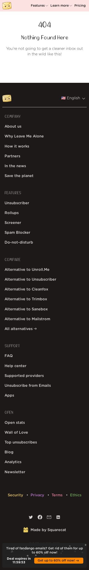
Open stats (15, 423)
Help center (15, 366)
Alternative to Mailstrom (27, 319)
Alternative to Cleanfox (26, 289)
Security (16, 495)
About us (13, 126)
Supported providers (24, 376)
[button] (40, 5)
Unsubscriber (17, 203)
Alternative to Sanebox (26, 309)
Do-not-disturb (19, 242)
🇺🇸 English (70, 98)
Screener (13, 223)
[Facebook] (40, 518)
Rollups (12, 213)
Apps (9, 395)
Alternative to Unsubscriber (30, 279)
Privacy (38, 495)
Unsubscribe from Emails (28, 385)
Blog (9, 452)
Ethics (75, 495)
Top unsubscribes (21, 442)
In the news (15, 166)
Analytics (13, 462)
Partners (12, 156)
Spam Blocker (17, 232)
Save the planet (19, 176)
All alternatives (19, 329)
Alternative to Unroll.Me (27, 270)
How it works (17, 146)
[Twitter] (31, 518)
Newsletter (15, 472)
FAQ (9, 356)
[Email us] (49, 518)
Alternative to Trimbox (26, 299)
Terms (58, 495)
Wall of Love (16, 432)
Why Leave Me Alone (24, 136)
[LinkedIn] (58, 518)
